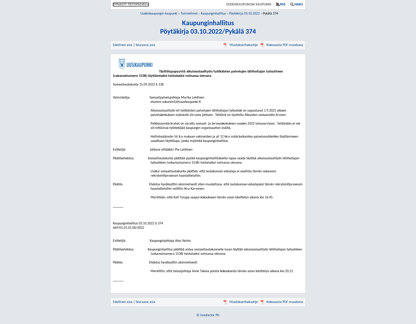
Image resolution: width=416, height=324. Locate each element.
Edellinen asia (122, 45)
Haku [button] (298, 4)
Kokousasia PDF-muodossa (284, 45)
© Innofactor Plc (208, 315)
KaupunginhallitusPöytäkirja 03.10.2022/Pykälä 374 (208, 27)
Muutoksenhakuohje (243, 45)
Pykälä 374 (270, 13)
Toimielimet (189, 13)
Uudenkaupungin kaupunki (248, 4)
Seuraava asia (145, 45)
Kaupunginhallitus (213, 13)
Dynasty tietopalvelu (131, 4)
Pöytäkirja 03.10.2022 (244, 13)
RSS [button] (283, 4)
